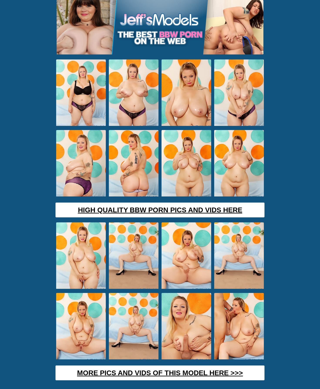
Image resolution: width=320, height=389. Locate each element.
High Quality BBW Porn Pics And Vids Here (160, 210)
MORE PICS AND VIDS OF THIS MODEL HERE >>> (160, 373)
